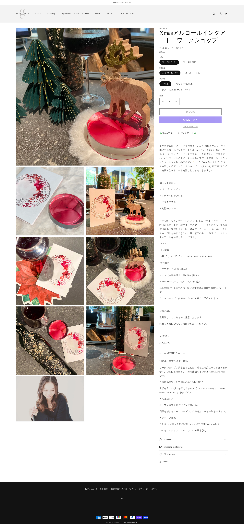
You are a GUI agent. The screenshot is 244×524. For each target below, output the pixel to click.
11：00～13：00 (170, 73)
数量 (161, 96)
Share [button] (165, 462)
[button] (39, 14)
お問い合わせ (91, 489)
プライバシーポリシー (149, 489)
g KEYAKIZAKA (118, 522)
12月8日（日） (190, 62)
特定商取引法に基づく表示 (123, 489)
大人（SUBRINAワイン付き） (176, 90)
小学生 (165, 84)
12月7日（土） (169, 62)
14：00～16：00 (192, 73)
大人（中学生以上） (185, 84)
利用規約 (104, 489)
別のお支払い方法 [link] (190, 127)
